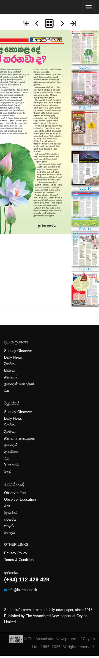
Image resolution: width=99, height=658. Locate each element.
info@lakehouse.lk (22, 590)
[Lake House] (16, 638)
